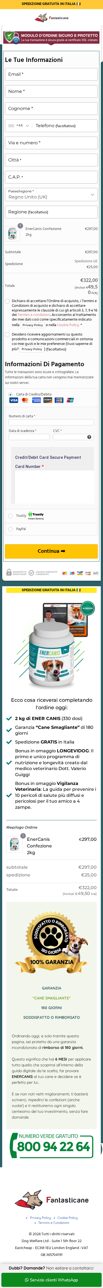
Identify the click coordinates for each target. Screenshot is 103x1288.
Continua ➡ (51, 551)
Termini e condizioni (34, 315)
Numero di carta (22, 416)
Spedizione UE (86, 261)
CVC (57, 431)
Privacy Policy (33, 325)
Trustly (21, 516)
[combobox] (18, 126)
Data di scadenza (22, 431)
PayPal (21, 529)
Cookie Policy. (68, 325)
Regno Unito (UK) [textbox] (28, 197)
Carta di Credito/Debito (34, 394)
